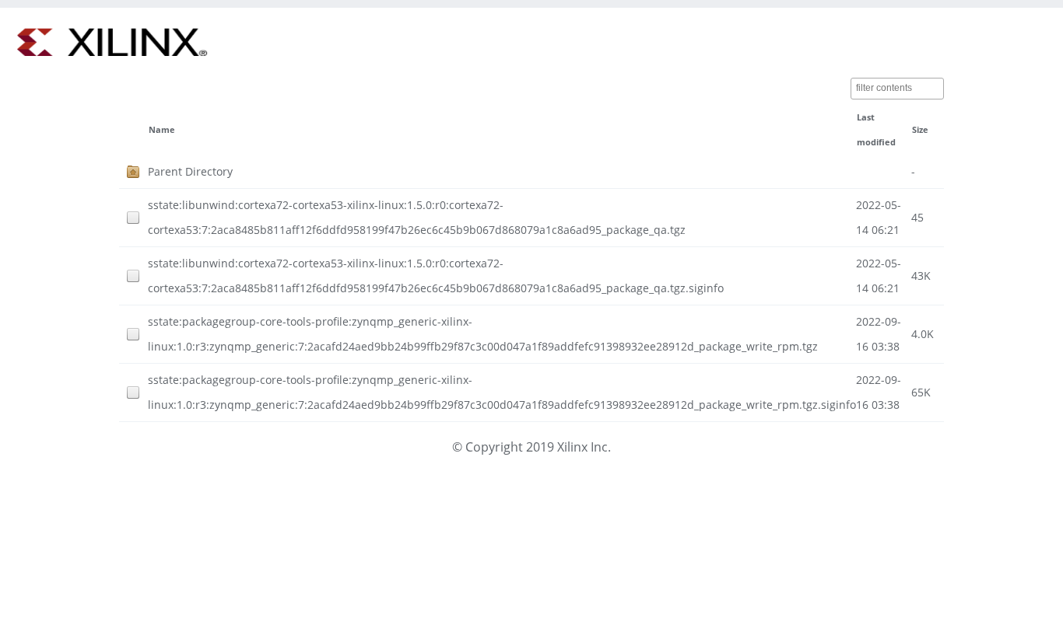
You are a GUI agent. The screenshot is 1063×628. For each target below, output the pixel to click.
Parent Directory (190, 171)
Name (162, 129)
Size (920, 129)
